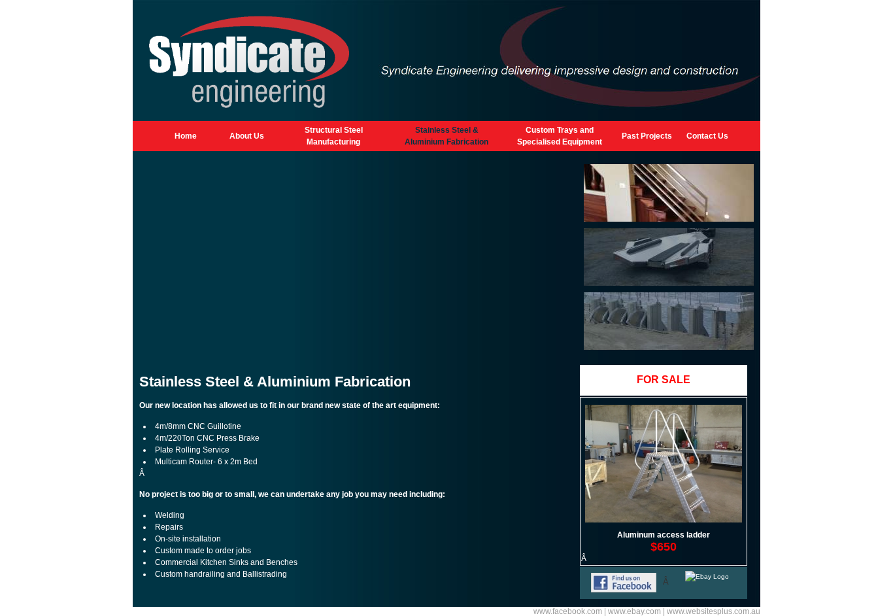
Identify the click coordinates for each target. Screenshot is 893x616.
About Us (246, 136)
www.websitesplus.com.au (713, 611)
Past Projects (647, 136)
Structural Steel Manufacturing (334, 136)
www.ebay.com (634, 611)
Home (186, 136)
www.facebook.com (567, 611)
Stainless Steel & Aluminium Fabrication (446, 136)
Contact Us (707, 136)
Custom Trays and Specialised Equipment (559, 136)
